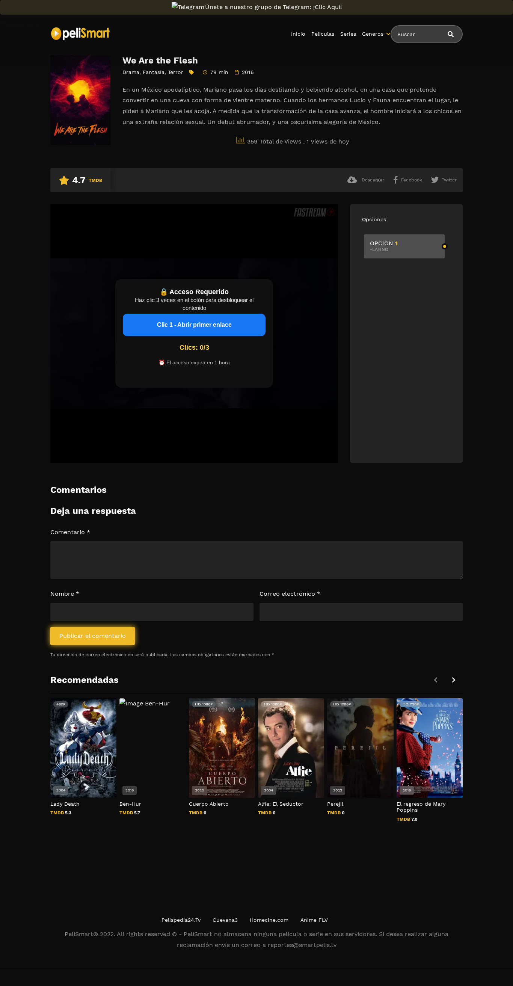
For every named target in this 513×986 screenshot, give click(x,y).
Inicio (298, 34)
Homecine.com (269, 920)
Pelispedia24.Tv (181, 920)
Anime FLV (314, 920)
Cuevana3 (225, 920)
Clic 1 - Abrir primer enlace (194, 325)
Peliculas (322, 34)
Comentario (70, 532)
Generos (372, 34)
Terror (175, 72)
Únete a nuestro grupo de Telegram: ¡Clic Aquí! (273, 7)
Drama (130, 72)
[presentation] (454, 680)
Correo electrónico (290, 593)
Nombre (64, 593)
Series (348, 34)
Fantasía (153, 72)
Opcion (384, 246)
